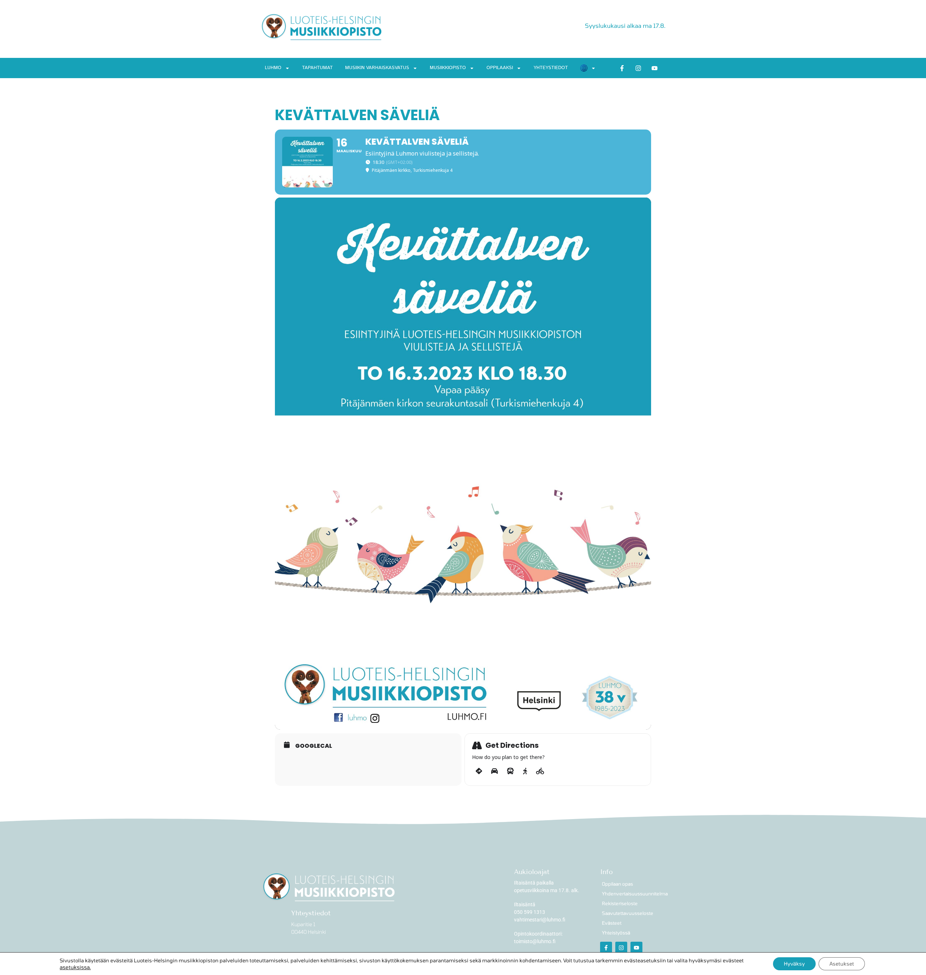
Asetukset (841, 964)
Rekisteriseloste (620, 903)
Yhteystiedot (551, 67)
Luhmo (273, 67)
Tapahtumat (317, 67)
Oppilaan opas (617, 884)
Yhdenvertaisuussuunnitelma (634, 893)
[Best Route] (479, 771)
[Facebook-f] (622, 68)
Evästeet (611, 923)
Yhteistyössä (616, 933)
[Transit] (510, 771)
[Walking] (525, 771)
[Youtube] (655, 68)
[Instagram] (638, 68)
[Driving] (494, 771)
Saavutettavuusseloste (627, 913)
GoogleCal (313, 746)
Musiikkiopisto (448, 67)
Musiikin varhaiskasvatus (377, 67)
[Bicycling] (540, 771)
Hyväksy (794, 964)
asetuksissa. (75, 967)
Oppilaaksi (500, 67)
